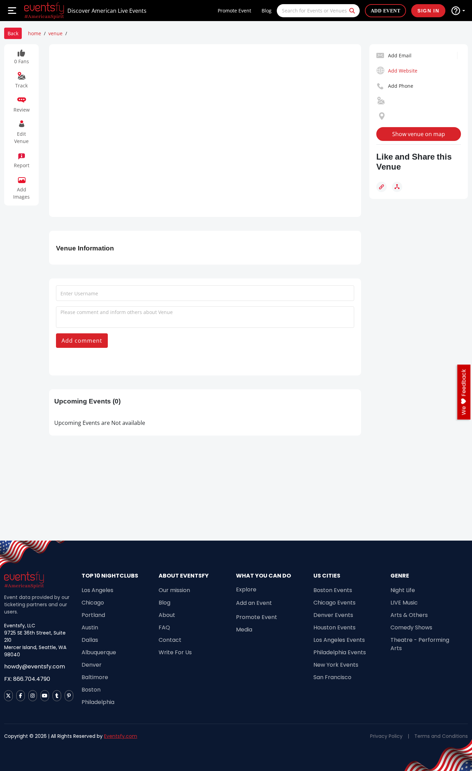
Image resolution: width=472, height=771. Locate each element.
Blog (267, 10)
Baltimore (95, 677)
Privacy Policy (386, 736)
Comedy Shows (411, 627)
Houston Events (334, 627)
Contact (170, 640)
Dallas (90, 640)
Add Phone (400, 86)
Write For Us (175, 652)
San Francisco (332, 677)
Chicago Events (334, 603)
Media (244, 630)
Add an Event (254, 603)
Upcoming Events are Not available (99, 423)
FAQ (164, 627)
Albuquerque (99, 652)
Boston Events (332, 590)
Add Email (400, 55)
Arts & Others (409, 615)
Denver (92, 665)
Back (13, 33)
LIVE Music (404, 603)
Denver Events (333, 615)
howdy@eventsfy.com (34, 666)
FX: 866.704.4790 (27, 679)
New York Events (335, 665)
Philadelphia (98, 702)
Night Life (402, 590)
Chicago (93, 603)
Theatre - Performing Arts (419, 644)
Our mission (174, 590)
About (167, 615)
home (34, 33)
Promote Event (234, 10)
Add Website (402, 70)
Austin (90, 627)
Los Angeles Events (339, 640)
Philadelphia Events (339, 652)
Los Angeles (97, 590)
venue (55, 33)
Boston (91, 690)
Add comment (82, 340)
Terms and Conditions (441, 736)
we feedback (464, 392)
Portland (93, 615)
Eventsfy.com (120, 736)
